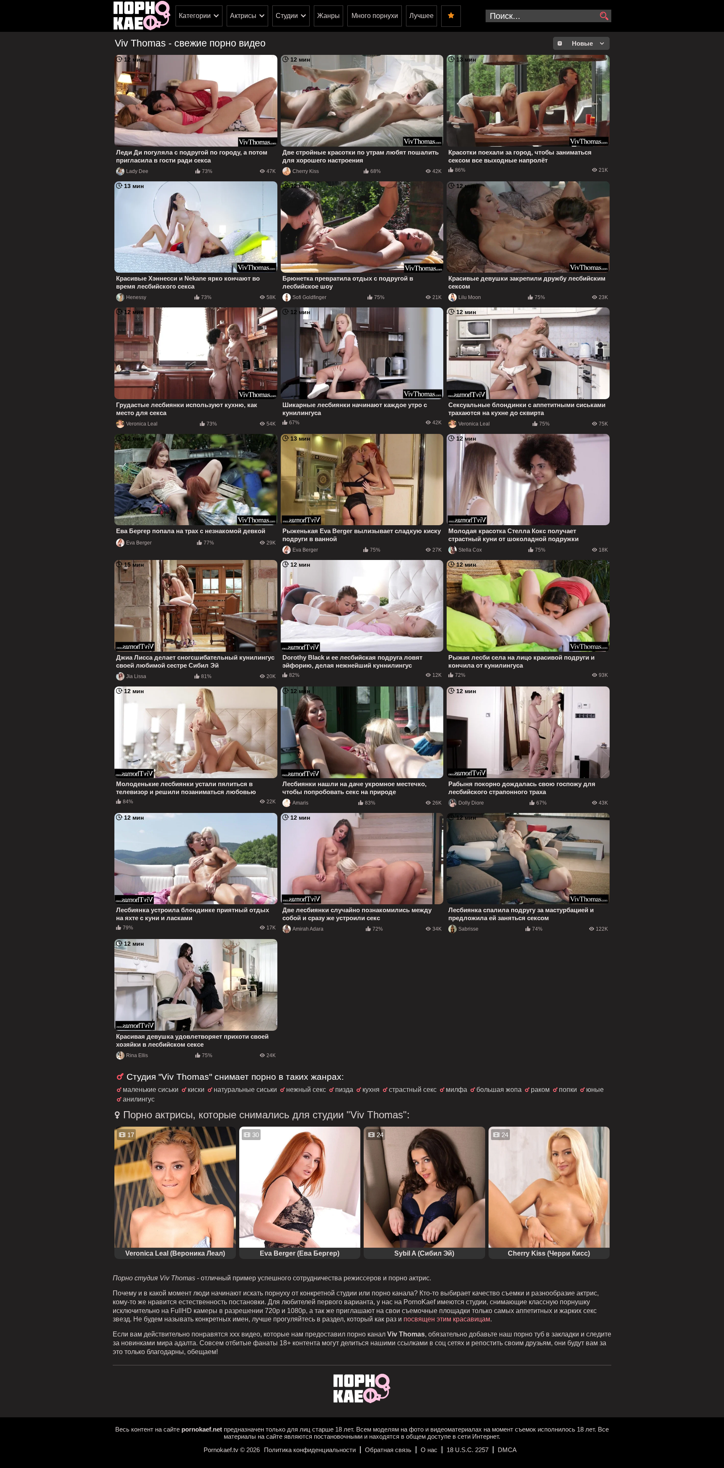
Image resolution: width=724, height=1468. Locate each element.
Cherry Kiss (305, 171)
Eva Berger (139, 543)
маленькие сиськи (150, 1089)
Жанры (328, 15)
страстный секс (413, 1089)
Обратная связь (388, 1449)
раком (540, 1089)
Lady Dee (137, 171)
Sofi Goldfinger (309, 297)
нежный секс (306, 1089)
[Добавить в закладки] (451, 16)
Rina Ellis (137, 1055)
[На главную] (362, 1400)
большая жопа (499, 1089)
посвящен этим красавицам (446, 1319)
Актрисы (243, 15)
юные (595, 1089)
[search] (604, 16)
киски (196, 1089)
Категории (195, 15)
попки (568, 1089)
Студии (287, 15)
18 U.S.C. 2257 (468, 1449)
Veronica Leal (142, 424)
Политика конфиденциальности (310, 1449)
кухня (371, 1089)
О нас (429, 1449)
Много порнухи (375, 15)
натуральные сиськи (245, 1089)
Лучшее (421, 15)
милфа (456, 1089)
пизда (344, 1089)
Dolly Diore (471, 803)
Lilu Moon (469, 297)
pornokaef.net (201, 1429)
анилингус (139, 1099)
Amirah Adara (307, 929)
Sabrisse (468, 929)
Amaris (300, 803)
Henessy (136, 297)
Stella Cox (470, 550)
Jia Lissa (136, 676)
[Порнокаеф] (142, 16)
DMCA (507, 1449)
